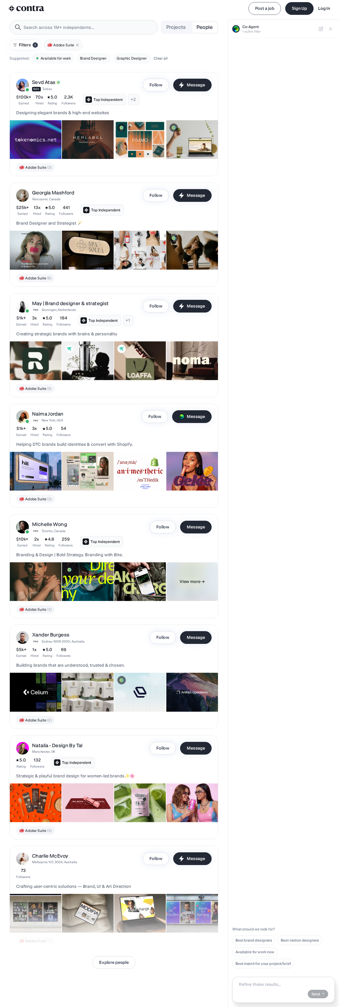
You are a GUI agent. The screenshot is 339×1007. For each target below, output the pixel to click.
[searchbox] (88, 27)
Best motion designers (300, 940)
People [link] (205, 27)
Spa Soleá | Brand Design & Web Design (86, 254)
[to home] (26, 8)
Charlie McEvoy (50, 856)
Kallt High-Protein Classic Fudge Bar (35, 806)
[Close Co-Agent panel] (330, 29)
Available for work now (254, 952)
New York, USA (52, 420)
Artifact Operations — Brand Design (188, 696)
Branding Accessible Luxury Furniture (83, 916)
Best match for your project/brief (263, 963)
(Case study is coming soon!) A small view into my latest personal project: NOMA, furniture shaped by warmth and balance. (191, 361)
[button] (77, 45)
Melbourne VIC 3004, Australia (54, 862)
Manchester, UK (43, 751)
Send (315, 994)
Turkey (47, 89)
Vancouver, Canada (46, 199)
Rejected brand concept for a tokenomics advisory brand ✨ (35, 140)
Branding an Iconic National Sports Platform (34, 916)
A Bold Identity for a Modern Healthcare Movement (82, 582)
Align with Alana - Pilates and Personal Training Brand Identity (86, 803)
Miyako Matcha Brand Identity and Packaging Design (133, 803)
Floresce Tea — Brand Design (78, 696)
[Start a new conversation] (321, 29)
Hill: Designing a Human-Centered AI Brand (34, 474)
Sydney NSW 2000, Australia (63, 641)
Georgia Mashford (53, 192)
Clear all (161, 58)
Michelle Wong (49, 524)
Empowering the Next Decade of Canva (188, 916)
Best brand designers (253, 940)
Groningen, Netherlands (59, 309)
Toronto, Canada (53, 531)
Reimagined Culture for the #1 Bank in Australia (137, 916)
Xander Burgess (50, 635)
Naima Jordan (48, 414)
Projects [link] (176, 27)
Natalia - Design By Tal (57, 745)
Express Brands (130, 146)
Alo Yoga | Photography (189, 256)
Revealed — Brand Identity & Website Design (139, 696)
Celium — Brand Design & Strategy (33, 696)
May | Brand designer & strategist (70, 303)
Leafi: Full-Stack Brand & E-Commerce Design (86, 474)
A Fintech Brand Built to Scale (135, 585)
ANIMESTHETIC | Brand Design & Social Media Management (137, 472)
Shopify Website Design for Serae (190, 143)
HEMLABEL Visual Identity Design (80, 143)
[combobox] (84, 27)
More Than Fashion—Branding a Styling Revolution (31, 582)
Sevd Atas (43, 82)
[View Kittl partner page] (69, 349)
